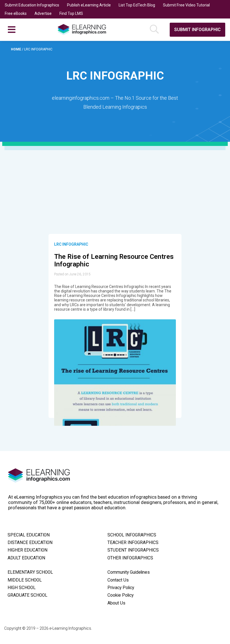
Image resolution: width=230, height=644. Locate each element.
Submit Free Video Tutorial (186, 5)
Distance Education (30, 542)
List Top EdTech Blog (137, 5)
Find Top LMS (71, 13)
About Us (116, 603)
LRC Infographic (71, 244)
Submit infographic (197, 29)
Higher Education (27, 550)
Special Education (29, 535)
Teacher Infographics (132, 542)
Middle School (25, 580)
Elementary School (30, 572)
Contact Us (118, 580)
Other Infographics (130, 558)
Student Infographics (133, 550)
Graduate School (27, 595)
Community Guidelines (128, 572)
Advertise (43, 13)
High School (22, 587)
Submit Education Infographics (32, 5)
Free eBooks (16, 13)
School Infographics (131, 535)
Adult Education (26, 558)
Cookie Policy (120, 595)
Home (16, 49)
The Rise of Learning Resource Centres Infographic (114, 260)
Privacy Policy (120, 587)
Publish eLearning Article (89, 5)
